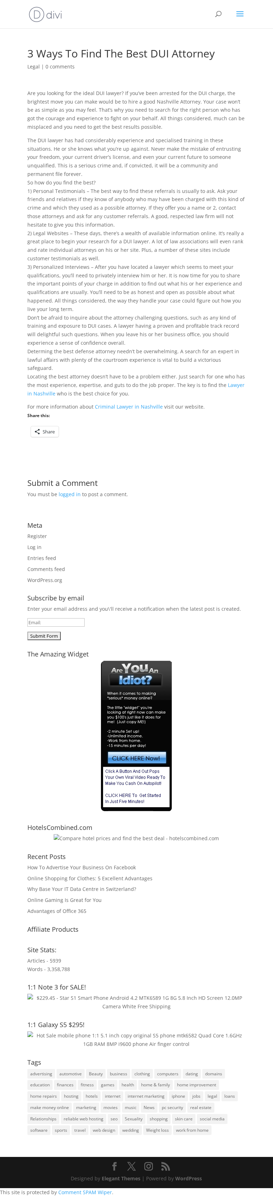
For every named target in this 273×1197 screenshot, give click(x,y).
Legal (33, 66)
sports (61, 1130)
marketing (86, 1107)
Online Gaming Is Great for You (64, 900)
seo (114, 1119)
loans (229, 1096)
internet (113, 1096)
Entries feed (41, 558)
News (149, 1107)
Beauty (96, 1074)
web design (104, 1130)
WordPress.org (44, 580)
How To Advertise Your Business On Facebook (81, 867)
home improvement (196, 1085)
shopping (159, 1119)
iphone (178, 1096)
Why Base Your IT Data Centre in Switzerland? (81, 889)
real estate (201, 1107)
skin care (184, 1119)
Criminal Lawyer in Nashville (129, 406)
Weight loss (157, 1130)
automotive (70, 1074)
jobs (196, 1096)
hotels (92, 1096)
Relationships (43, 1119)
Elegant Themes (121, 1178)
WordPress (188, 1178)
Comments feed (46, 569)
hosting (71, 1096)
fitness (87, 1085)
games (107, 1085)
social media (212, 1119)
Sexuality (134, 1119)
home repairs (43, 1096)
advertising (41, 1074)
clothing (142, 1074)
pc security (172, 1107)
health (128, 1085)
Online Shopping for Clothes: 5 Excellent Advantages (89, 878)
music (130, 1107)
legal (212, 1096)
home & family (155, 1085)
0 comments (60, 66)
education (40, 1085)
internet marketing (146, 1096)
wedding (130, 1130)
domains (213, 1074)
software (39, 1130)
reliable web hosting (83, 1119)
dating (192, 1074)
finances (65, 1085)
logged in (70, 494)
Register (37, 536)
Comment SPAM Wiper (85, 1192)
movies (110, 1107)
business (118, 1074)
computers (167, 1074)
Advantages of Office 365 (56, 911)
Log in (34, 547)
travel (80, 1130)
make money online (49, 1107)
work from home (192, 1130)
